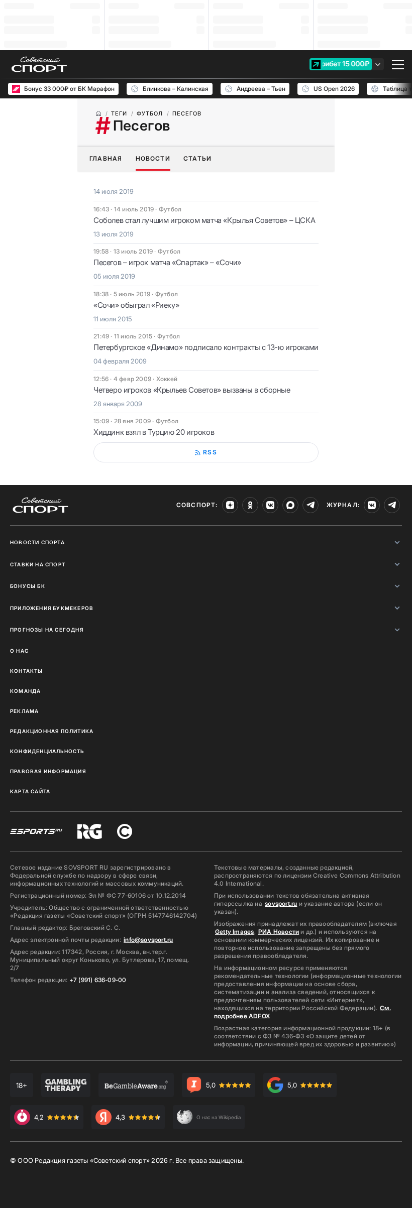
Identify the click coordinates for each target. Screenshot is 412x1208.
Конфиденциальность (47, 751)
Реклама (24, 711)
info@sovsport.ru (148, 939)
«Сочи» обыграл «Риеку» (136, 305)
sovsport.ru (281, 903)
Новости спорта (37, 542)
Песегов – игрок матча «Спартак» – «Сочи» (167, 262)
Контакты (26, 671)
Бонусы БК (27, 586)
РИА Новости (278, 931)
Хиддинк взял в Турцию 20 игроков (153, 432)
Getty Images (234, 931)
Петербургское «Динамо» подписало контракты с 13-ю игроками (206, 347)
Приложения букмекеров (51, 608)
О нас (19, 651)
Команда (25, 691)
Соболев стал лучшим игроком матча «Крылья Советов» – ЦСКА (204, 220)
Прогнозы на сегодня (46, 630)
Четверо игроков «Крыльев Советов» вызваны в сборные (191, 390)
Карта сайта (30, 791)
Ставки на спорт (37, 564)
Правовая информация (48, 771)
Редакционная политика (51, 731)
